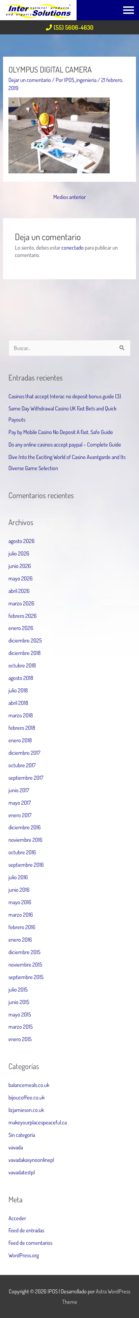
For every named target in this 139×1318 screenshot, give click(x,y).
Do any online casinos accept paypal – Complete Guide (64, 444)
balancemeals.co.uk (28, 1084)
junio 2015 (18, 1001)
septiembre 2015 (26, 976)
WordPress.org (23, 1255)
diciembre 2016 (24, 827)
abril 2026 (19, 590)
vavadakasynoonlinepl (31, 1159)
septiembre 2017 (26, 777)
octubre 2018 (22, 665)
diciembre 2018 (24, 652)
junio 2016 (19, 889)
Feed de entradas (26, 1230)
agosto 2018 (20, 677)
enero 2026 (20, 627)
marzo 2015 (20, 1026)
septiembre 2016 (26, 864)
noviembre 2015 (25, 964)
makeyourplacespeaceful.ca (37, 1122)
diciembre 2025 (25, 640)
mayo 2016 (19, 902)
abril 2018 (18, 702)
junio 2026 (19, 565)
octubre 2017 (22, 765)
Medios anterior (69, 196)
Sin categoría (21, 1134)
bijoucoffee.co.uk (26, 1097)
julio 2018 (18, 690)
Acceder (17, 1218)
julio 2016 (18, 877)
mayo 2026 (20, 578)
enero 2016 (20, 939)
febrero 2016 (21, 926)
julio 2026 (18, 553)
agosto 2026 (21, 540)
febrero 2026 (22, 615)
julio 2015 (18, 989)
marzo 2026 (21, 603)
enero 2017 (20, 815)
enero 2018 (20, 740)
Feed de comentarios (30, 1242)
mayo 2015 (19, 1014)
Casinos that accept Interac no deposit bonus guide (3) (64, 396)
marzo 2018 (20, 715)
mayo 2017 (19, 802)
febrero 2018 (21, 727)
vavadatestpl (21, 1172)
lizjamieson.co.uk (26, 1109)
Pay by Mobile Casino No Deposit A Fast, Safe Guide (60, 431)
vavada (15, 1147)
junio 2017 (18, 790)
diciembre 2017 (24, 752)
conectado (72, 247)
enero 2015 (20, 1038)
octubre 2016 (22, 852)
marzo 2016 (20, 914)
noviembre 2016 (25, 839)
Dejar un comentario (29, 79)
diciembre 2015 (24, 951)
